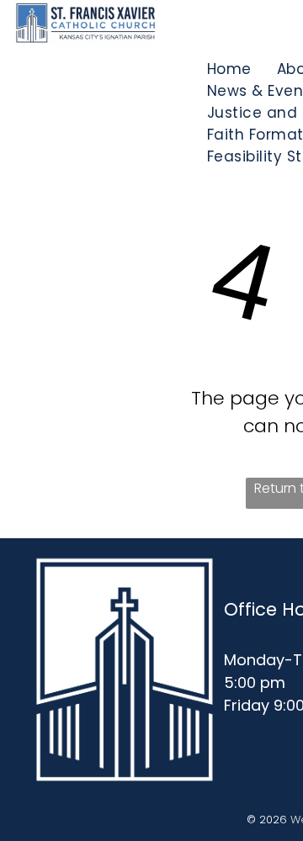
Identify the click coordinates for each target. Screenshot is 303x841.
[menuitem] (229, 69)
